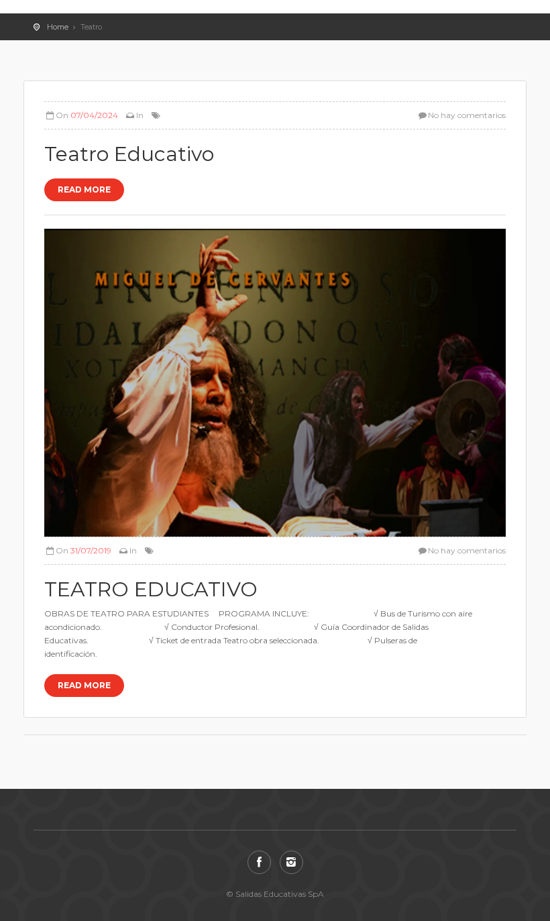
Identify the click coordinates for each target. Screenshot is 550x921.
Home (57, 27)
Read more (84, 189)
